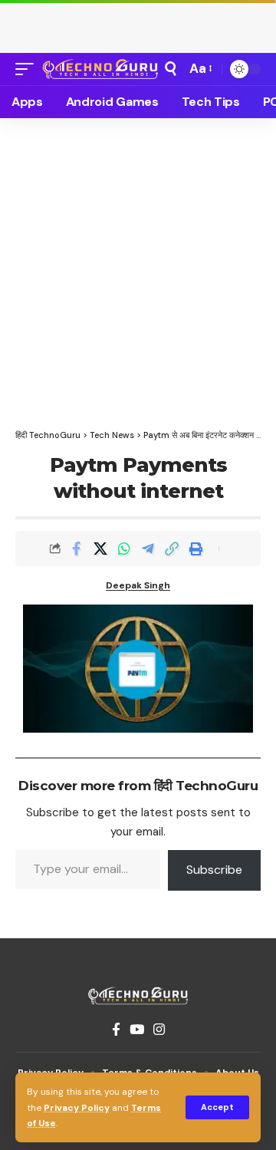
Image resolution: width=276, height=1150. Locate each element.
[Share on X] (100, 548)
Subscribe (214, 870)
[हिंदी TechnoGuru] (100, 69)
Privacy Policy (77, 1108)
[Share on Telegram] (148, 548)
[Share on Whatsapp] (124, 548)
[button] (217, 1107)
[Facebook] (116, 1030)
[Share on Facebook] (76, 548)
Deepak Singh (138, 585)
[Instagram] (159, 1030)
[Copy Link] (171, 548)
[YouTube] (137, 1030)
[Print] (195, 548)
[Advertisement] (138, 23)
